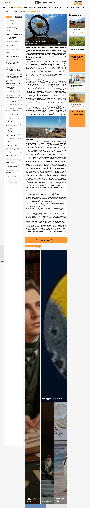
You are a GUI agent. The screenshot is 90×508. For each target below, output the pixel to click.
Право (31, 7)
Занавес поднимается (11, 93)
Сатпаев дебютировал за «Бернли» (12, 57)
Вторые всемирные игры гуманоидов (12, 115)
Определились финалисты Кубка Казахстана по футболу (13, 82)
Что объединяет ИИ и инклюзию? (11, 140)
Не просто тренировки (12, 110)
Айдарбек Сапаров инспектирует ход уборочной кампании (13, 29)
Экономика (17, 7)
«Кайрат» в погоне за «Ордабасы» (11, 130)
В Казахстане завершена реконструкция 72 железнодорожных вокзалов (13, 64)
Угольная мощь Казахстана (13, 149)
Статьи (7, 11)
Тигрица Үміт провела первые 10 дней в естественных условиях (13, 51)
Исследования (38, 7)
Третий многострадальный (35, 11)
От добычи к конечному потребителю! (12, 120)
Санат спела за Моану (11, 125)
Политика (10, 7)
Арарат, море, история (11, 135)
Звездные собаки (10, 106)
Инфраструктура (80, 88)
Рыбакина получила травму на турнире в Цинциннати (14, 77)
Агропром (82, 32)
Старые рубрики (80, 7)
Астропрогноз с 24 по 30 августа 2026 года (12, 88)
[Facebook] (5, 3)
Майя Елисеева (10, 162)
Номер (4, 7)
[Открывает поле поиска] (85, 3)
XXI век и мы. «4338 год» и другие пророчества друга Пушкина (13, 71)
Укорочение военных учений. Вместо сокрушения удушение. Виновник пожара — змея (13, 156)
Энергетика (22, 11)
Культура (51, 7)
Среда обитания (69, 7)
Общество (25, 7)
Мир (45, 7)
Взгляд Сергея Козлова (12, 182)
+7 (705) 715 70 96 (46, 241)
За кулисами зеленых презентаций (11, 167)
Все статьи (13, 186)
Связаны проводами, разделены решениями (12, 177)
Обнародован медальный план (14, 97)
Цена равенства (10, 172)
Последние (9, 16)
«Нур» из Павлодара (11, 101)
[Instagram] (9, 3)
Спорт (61, 7)
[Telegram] (7, 3)
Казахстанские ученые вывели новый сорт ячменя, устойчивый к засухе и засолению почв (14, 36)
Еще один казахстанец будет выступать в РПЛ (13, 22)
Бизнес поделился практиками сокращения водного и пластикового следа (14, 44)
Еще (87, 7)
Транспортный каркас (11, 145)
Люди (56, 7)
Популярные (18, 16)
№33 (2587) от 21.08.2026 (33, 248)
